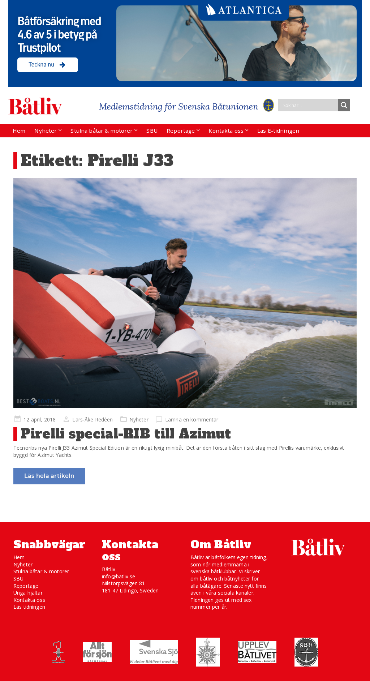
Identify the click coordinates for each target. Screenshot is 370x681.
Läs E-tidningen (278, 130)
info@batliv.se (118, 576)
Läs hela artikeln (49, 475)
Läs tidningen (29, 606)
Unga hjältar (28, 592)
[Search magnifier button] (344, 105)
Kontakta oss (226, 130)
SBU (151, 130)
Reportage (181, 130)
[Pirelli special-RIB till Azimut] (185, 293)
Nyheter (45, 130)
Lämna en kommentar (192, 419)
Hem (19, 130)
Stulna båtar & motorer (101, 130)
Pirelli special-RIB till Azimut (126, 434)
